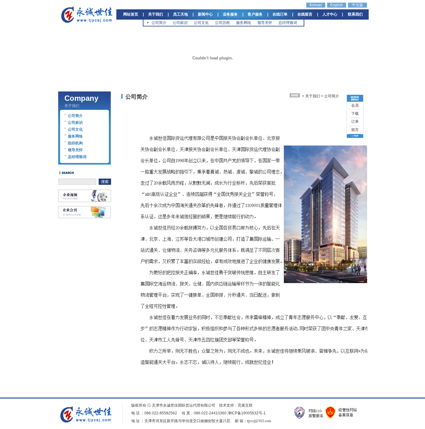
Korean (316, 5)
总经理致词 (287, 23)
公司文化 (201, 23)
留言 (355, 130)
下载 (355, 113)
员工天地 (180, 14)
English (336, 5)
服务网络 (243, 23)
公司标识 (180, 23)
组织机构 (75, 143)
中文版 (357, 5)
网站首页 (130, 14)
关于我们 (155, 14)
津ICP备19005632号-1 (246, 413)
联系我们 (355, 14)
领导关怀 (264, 23)
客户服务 (255, 14)
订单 (355, 121)
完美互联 (245, 405)
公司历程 (222, 23)
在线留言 (304, 14)
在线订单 (280, 14)
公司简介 (159, 23)
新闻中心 (205, 14)
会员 (355, 105)
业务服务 (230, 14)
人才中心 (329, 14)
